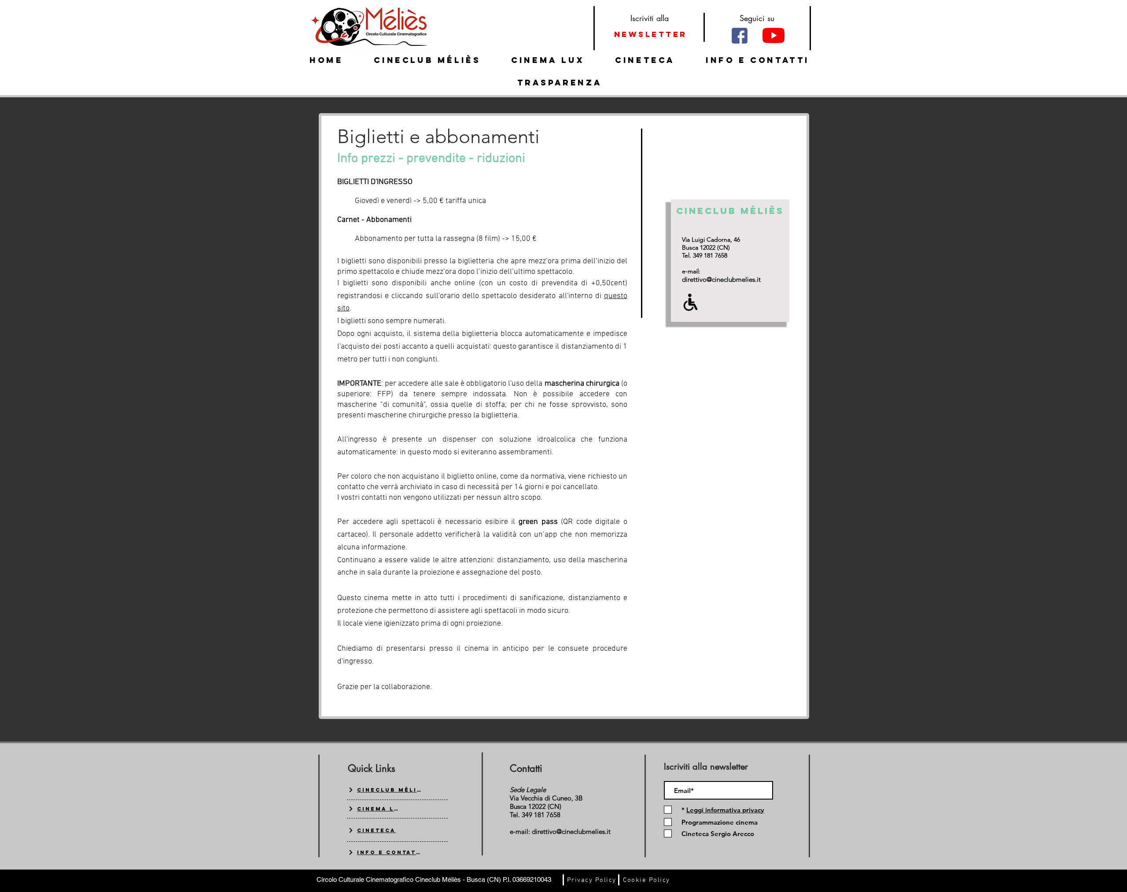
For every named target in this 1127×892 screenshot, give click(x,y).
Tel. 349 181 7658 (704, 255)
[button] (724, 810)
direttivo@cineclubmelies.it (721, 279)
